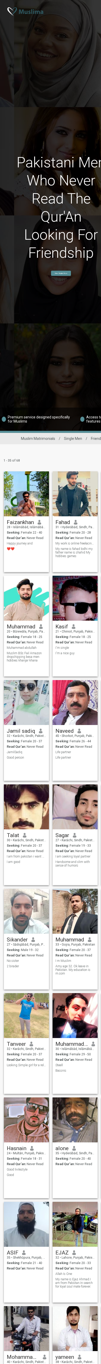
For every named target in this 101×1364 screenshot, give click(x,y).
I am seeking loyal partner (72, 856)
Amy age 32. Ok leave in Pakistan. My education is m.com (72, 969)
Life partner (63, 752)
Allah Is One (63, 1274)
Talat (13, 835)
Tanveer (16, 1044)
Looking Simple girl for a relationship (26, 1065)
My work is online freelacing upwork (75, 543)
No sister (13, 961)
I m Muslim (63, 961)
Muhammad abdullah (22, 648)
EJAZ (62, 1253)
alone (62, 1148)
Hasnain (16, 1148)
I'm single (62, 648)
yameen (64, 1357)
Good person (15, 757)
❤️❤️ (11, 549)
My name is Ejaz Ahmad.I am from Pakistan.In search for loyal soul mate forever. (74, 1282)
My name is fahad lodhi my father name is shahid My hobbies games (74, 552)
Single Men (73, 439)
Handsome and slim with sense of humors (72, 863)
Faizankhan (20, 522)
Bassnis (60, 1070)
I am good (13, 862)
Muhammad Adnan (71, 1044)
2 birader (13, 966)
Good (10, 1175)
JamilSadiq (14, 752)
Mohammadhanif (23, 1357)
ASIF (12, 1253)
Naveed (64, 731)
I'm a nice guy (65, 653)
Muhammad (21, 626)
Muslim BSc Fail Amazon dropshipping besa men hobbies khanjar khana (24, 656)
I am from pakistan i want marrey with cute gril (26, 856)
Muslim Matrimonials (38, 439)
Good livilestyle (17, 1169)
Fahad (62, 522)
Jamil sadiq (21, 731)
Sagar (62, 835)
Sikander (17, 940)
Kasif (61, 626)
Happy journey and (20, 543)
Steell (59, 1065)
